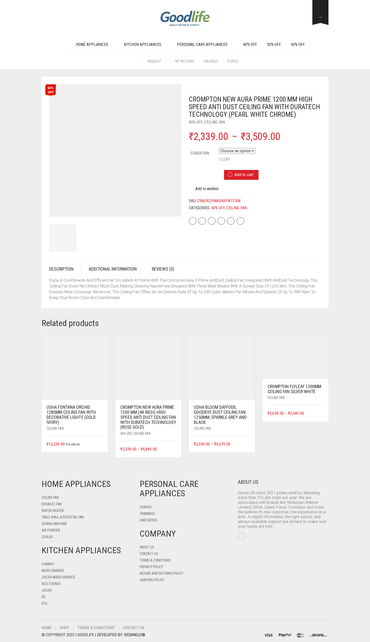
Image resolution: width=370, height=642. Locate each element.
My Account (185, 61)
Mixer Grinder (53, 571)
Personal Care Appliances (202, 44)
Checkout (210, 61)
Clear (224, 159)
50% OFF (274, 44)
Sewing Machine (54, 524)
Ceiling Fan (214, 122)
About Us (147, 547)
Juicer (47, 590)
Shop (64, 627)
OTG (44, 603)
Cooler (47, 537)
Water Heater (53, 511)
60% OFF (298, 44)
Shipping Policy (152, 580)
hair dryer (148, 520)
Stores (233, 61)
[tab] (65, 269)
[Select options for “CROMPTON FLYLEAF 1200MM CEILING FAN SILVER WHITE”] (320, 414)
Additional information (113, 269)
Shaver (146, 507)
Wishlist (154, 61)
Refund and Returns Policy (161, 573)
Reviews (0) (163, 269)
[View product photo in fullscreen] (173, 208)
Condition (200, 153)
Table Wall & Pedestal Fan (63, 517)
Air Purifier (51, 530)
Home (46, 627)
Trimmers (147, 514)
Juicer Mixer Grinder (58, 577)
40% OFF (250, 44)
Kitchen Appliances (142, 44)
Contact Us (149, 554)
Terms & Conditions (155, 560)
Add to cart (243, 174)
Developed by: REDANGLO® (121, 634)
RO (44, 597)
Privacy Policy (151, 567)
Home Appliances (92, 44)
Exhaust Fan (52, 504)
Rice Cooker (51, 584)
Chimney (48, 564)
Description (61, 269)
